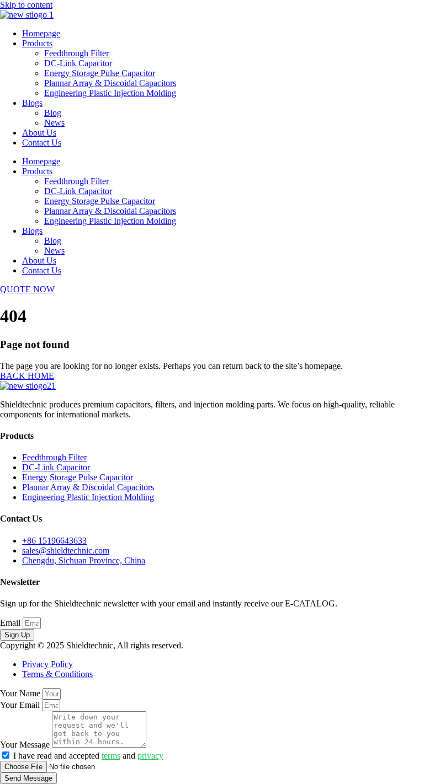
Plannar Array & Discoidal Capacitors (110, 83)
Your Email (21, 705)
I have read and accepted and (88, 755)
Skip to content (26, 4)
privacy (150, 755)
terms (111, 755)
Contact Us (41, 142)
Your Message (26, 744)
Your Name (21, 693)
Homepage (41, 33)
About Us (39, 132)
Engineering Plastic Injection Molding (110, 93)
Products (37, 43)
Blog (52, 112)
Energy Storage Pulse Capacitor (99, 73)
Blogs (32, 103)
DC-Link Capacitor (78, 63)
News (54, 122)
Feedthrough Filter (76, 53)
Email (11, 622)
